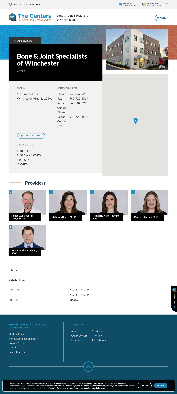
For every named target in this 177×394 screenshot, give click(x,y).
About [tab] (15, 270)
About (74, 331)
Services (97, 331)
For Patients (99, 339)
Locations (76, 339)
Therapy (97, 335)
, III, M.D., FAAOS (22, 217)
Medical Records (18, 334)
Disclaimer (14, 347)
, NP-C (64, 217)
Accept (160, 385)
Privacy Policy (16, 342)
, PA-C (146, 217)
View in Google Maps (32, 136)
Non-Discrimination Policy (23, 338)
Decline (144, 385)
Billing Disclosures (19, 351)
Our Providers (79, 335)
